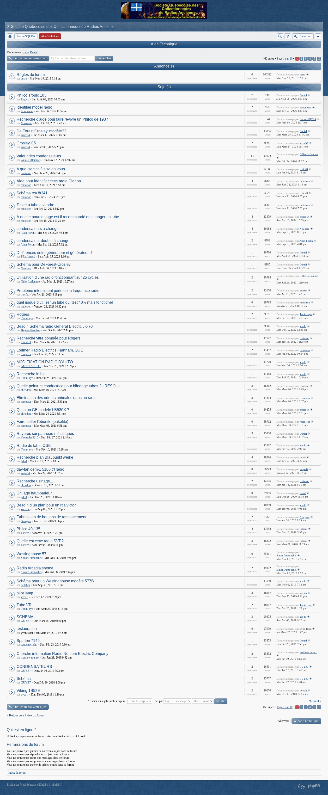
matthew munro (30, 657)
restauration (27, 629)
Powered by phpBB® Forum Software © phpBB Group (314, 786)
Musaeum (26, 123)
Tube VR (24, 605)
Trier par (158, 701)
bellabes (25, 585)
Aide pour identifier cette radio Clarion (49, 181)
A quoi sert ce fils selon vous (41, 169)
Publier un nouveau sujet (29, 58)
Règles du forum (31, 75)
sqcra (26, 52)
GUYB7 (26, 620)
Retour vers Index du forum (26, 715)
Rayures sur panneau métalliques (45, 433)
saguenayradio (29, 644)
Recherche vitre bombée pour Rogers (48, 338)
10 (318, 58)
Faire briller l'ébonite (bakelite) (42, 421)
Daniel (33, 52)
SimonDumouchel (31, 558)
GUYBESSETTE (31, 366)
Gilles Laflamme (30, 160)
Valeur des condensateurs (39, 156)
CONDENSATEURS (34, 667)
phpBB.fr (57, 784)
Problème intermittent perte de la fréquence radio (58, 291)
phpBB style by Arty (299, 786)
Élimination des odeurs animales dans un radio (57, 398)
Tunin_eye (27, 318)
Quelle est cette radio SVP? (40, 541)
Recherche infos (30, 374)
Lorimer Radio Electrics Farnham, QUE (50, 350)
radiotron (26, 173)
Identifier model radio (34, 107)
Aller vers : (284, 720)
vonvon (25, 509)
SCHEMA (25, 617)
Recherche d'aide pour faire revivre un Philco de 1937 (62, 119)
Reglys (25, 99)
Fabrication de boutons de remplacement (51, 517)
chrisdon (304, 216)
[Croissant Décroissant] (209, 701)
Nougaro (305, 228)
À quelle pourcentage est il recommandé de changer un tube (68, 217)
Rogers (23, 314)
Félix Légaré (28, 256)
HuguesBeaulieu (30, 330)
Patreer (25, 533)
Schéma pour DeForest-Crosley (44, 264)
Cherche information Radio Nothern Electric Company (63, 654)
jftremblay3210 (29, 437)
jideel (24, 461)
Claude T (26, 342)
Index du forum (17, 772)
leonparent (27, 111)
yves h (24, 597)
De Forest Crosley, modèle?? (41, 131)
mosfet (25, 294)
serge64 (25, 135)
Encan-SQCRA (308, 119)
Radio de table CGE (34, 446)
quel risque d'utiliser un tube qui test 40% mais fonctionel (65, 302)
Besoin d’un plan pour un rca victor (46, 505)
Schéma (24, 679)
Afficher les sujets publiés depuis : (107, 701)
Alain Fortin (28, 232)
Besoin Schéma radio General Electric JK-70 (55, 326)
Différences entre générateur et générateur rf (54, 253)
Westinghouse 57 (31, 554)
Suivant (314, 701)
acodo (303, 326)
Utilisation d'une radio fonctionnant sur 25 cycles (58, 277)
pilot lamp (25, 593)
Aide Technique (164, 44)
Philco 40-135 (28, 529)
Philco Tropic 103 (31, 95)
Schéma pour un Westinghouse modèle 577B (55, 581)
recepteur (26, 354)
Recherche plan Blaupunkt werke (45, 457)
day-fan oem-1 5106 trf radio (40, 469)
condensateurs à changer (38, 229)
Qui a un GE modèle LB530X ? (43, 410)
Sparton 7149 (28, 641)
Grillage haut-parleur (34, 493)
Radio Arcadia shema (35, 568)
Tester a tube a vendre (35, 205)
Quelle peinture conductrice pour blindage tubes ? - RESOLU (69, 386)
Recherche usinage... (35, 481)
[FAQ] (288, 36)
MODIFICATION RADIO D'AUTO (45, 362)
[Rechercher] (280, 36)
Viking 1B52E (28, 691)
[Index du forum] (10, 36)
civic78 (304, 169)
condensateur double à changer (44, 241)
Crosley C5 (26, 143)
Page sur (284, 58)
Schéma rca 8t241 (32, 193)
